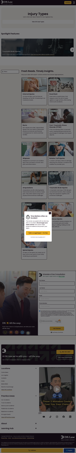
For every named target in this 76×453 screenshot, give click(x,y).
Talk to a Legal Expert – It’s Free (38, 233)
